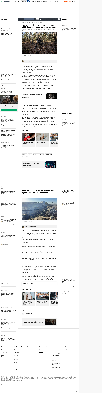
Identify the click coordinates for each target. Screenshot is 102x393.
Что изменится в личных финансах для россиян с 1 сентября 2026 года (69, 29)
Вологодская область (17, 353)
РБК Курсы (53, 366)
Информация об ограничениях (7, 386)
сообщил (51, 233)
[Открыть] (8, 1)
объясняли (54, 123)
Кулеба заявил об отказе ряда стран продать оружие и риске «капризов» (32, 96)
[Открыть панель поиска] (75, 1)
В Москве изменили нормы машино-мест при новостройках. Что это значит (69, 197)
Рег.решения (54, 360)
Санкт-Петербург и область (18, 346)
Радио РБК (6, 1)
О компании (54, 346)
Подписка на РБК (42, 348)
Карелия (15, 367)
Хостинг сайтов (54, 358)
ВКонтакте (28, 346)
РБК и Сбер (3, 121)
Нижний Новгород (17, 358)
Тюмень (15, 363)
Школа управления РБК (56, 367)
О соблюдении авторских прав (19, 386)
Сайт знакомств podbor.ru (56, 363)
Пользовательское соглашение (32, 386)
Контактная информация (56, 348)
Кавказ (15, 366)
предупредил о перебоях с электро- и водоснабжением (36, 275)
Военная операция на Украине (27, 22)
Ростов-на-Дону (16, 360)
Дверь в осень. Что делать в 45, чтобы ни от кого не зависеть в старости (69, 203)
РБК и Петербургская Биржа (6, 200)
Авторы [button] (23, 310)
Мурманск (15, 369)
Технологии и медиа (4, 352)
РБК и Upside (3, 324)
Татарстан (15, 362)
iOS (65, 346)
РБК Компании (54, 364)
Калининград (16, 355)
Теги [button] (22, 151)
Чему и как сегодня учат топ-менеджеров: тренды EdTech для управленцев (68, 191)
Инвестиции (3, 284)
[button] (72, 1)
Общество (3, 126)
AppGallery (66, 349)
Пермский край (16, 359)
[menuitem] (16, 1)
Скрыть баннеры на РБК (43, 346)
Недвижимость (64, 199)
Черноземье (16, 365)
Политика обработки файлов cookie (68, 386)
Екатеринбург (16, 348)
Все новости (4, 19)
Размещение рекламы (55, 350)
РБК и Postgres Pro (4, 30)
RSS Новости (41, 353)
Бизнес (2, 216)
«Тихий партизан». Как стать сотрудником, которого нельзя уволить (69, 34)
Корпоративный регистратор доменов (57, 357)
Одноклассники (29, 348)
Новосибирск (16, 349)
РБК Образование (4, 358)
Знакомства (54, 361)
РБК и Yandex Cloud (4, 93)
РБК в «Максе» (27, 130)
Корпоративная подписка (43, 349)
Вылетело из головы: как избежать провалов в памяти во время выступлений (68, 22)
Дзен (27, 350)
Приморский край (17, 370)
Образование (64, 25)
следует (45, 69)
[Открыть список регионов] (72, 1)
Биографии (3, 355)
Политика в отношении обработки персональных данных (49, 386)
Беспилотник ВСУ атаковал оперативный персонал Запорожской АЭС (39, 259)
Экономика (3, 348)
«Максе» (40, 283)
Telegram (28, 349)
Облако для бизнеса (55, 355)
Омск (15, 350)
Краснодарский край (17, 356)
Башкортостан (16, 352)
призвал (53, 104)
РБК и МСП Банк (4, 142)
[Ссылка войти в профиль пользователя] (76, 1)
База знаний (3, 356)
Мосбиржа (11, 382)
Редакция (53, 349)
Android (66, 348)
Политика (3, 24)
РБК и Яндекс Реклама (5, 307)
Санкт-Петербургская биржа (19, 382)
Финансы (2, 353)
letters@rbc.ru (11, 379)
